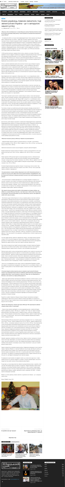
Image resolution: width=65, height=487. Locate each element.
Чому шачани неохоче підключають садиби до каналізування (34, 455)
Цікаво (42, 14)
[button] (63, 13)
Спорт (48, 14)
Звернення (35, 11)
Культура (54, 11)
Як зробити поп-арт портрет (8, 430)
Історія (10, 11)
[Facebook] (2, 481)
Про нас (27, 1)
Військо (16, 11)
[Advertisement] (22, 423)
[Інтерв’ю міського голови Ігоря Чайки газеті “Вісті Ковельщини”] (7, 448)
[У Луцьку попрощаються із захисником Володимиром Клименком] (26, 473)
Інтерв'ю (3, 18)
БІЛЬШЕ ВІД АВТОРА (15, 441)
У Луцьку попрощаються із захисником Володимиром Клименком (52, 25)
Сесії (16, 14)
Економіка (22, 11)
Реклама (36, 1)
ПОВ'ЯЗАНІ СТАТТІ (5, 441)
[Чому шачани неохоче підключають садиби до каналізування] (35, 448)
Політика (26, 14)
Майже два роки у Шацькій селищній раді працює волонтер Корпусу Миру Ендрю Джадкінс (21, 456)
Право (32, 14)
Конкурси (42, 11)
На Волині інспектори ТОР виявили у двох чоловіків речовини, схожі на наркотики (53, 34)
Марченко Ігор (6, 28)
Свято (37, 14)
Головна (22, 1)
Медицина (10, 14)
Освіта (20, 14)
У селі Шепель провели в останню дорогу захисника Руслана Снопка (53, 20)
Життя (29, 11)
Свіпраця (31, 1)
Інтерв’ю (4, 11)
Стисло (48, 11)
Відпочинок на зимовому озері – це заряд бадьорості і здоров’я (33, 431)
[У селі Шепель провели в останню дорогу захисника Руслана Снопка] (26, 467)
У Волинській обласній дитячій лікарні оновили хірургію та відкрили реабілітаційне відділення (54, 29)
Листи (4, 14)
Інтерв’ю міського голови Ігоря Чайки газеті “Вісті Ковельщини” (6, 455)
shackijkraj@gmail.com (15, 479)
